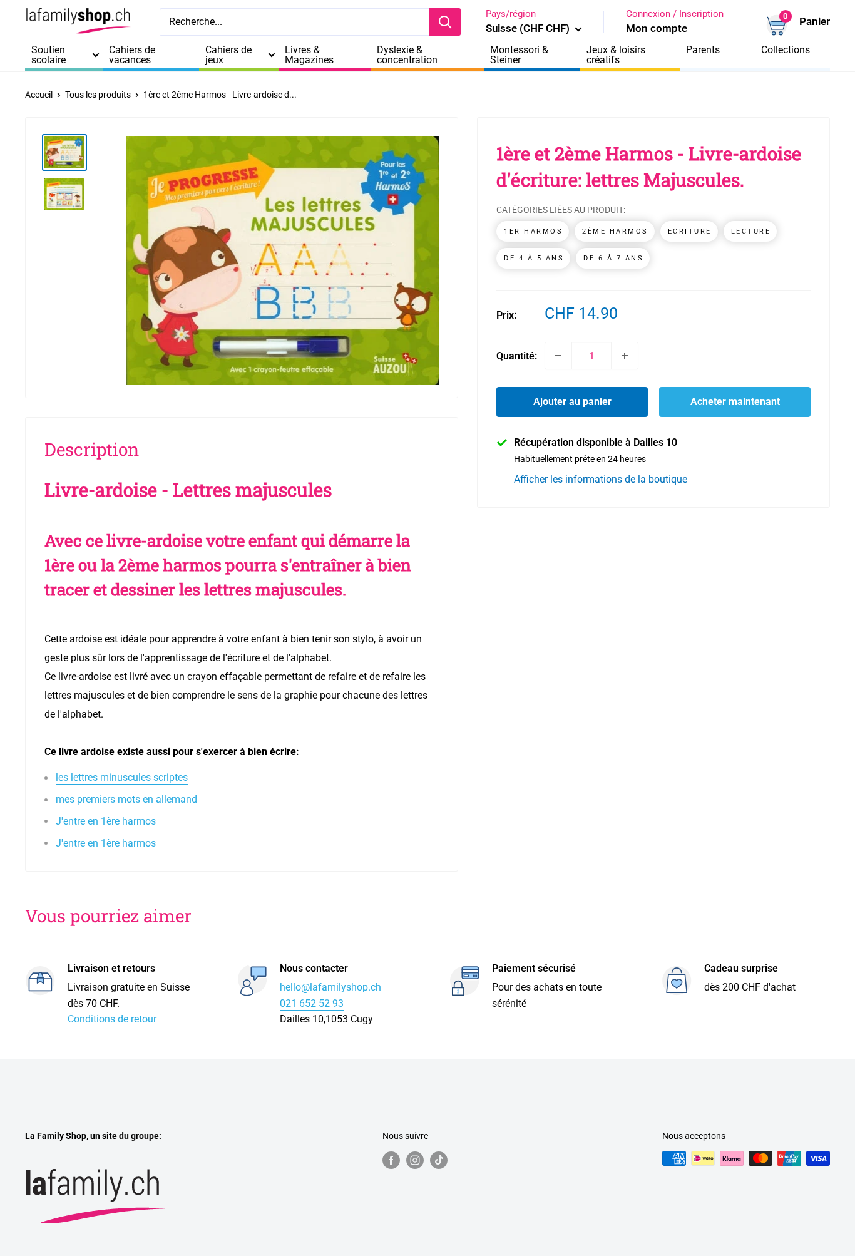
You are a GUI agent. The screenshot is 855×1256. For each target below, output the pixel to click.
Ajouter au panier (572, 402)
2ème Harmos (615, 231)
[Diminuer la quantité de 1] (558, 355)
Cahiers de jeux (228, 55)
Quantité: (516, 355)
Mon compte (656, 28)
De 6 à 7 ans (613, 258)
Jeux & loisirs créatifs (615, 55)
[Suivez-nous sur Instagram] (415, 1159)
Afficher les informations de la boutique (600, 479)
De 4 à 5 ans (534, 258)
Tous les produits (98, 95)
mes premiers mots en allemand (126, 799)
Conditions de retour (112, 1019)
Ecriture (690, 231)
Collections (785, 50)
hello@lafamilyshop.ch (330, 987)
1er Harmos (533, 231)
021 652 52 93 (312, 1003)
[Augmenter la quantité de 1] (625, 355)
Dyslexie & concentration (407, 55)
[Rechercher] (445, 22)
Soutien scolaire (48, 55)
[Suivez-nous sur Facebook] (391, 1159)
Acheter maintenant (735, 402)
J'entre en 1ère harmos (106, 821)
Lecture (751, 231)
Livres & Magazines (309, 55)
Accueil (39, 95)
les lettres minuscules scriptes (122, 777)
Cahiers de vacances (132, 55)
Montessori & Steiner (519, 55)
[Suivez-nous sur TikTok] (439, 1159)
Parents (703, 50)
